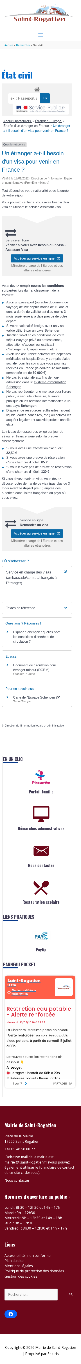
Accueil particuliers (17, 121)
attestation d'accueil (20, 344)
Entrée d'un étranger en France (26, 126)
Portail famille (41, 792)
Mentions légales (18, 1265)
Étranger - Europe (48, 121)
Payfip (41, 950)
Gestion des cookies (20, 1276)
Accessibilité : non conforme (27, 1255)
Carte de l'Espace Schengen (34, 697)
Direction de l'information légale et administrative (34, 725)
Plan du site (14, 1260)
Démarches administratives (41, 828)
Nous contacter (41, 865)
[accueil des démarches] (37, 88)
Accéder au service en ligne (35, 258)
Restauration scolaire (41, 902)
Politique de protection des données (34, 1270)
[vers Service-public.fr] (41, 109)
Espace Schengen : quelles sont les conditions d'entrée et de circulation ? (36, 636)
